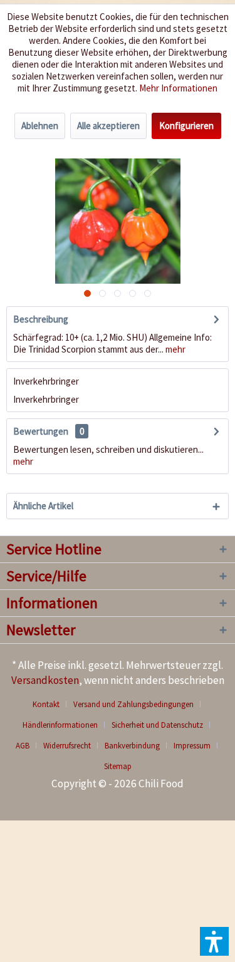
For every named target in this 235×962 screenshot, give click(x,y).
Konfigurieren (186, 126)
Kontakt (46, 704)
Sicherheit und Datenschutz (157, 725)
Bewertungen (40, 431)
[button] (214, 941)
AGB (22, 745)
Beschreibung (40, 319)
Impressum (192, 745)
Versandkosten (45, 680)
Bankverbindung (132, 745)
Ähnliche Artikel (43, 506)
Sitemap (118, 766)
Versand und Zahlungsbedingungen (133, 704)
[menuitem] (50, 704)
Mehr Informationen (178, 88)
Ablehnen (39, 126)
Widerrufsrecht (67, 745)
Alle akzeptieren (108, 126)
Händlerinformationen (60, 725)
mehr (174, 349)
